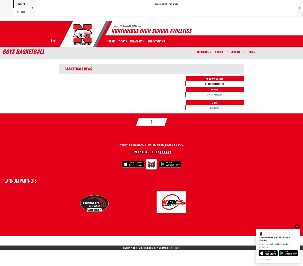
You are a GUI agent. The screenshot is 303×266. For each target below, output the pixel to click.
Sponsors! (165, 152)
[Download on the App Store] (268, 253)
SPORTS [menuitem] (111, 41)
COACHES (235, 51)
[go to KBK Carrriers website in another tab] (190, 202)
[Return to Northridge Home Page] (83, 34)
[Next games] (300, 8)
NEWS (252, 51)
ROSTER (219, 51)
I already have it (265, 259)
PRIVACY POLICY (129, 248)
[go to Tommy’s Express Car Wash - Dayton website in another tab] (113, 202)
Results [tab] (21, 12)
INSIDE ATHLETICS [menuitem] (156, 41)
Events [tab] (21, 4)
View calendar (173, 4)
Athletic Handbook (214, 94)
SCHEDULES (203, 51)
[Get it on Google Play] (288, 253)
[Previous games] (32, 8)
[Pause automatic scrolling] (297, 226)
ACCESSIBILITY (146, 248)
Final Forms (214, 107)
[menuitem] (122, 41)
